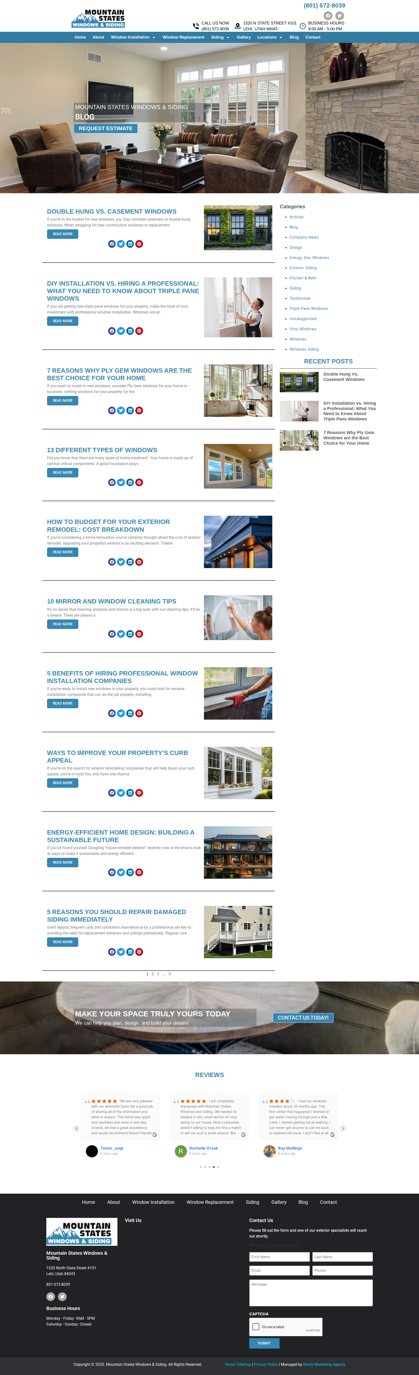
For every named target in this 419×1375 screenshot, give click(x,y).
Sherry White (290, 1148)
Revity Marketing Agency (324, 1364)
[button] (112, 244)
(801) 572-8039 (324, 5)
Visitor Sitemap (238, 1364)
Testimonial (300, 298)
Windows (298, 339)
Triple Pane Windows (309, 308)
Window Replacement (183, 37)
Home (80, 37)
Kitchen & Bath (303, 277)
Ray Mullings (201, 1148)
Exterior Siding (303, 267)
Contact (313, 37)
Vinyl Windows (303, 328)
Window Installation (130, 37)
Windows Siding (304, 349)
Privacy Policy (266, 1364)
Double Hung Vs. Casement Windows (344, 377)
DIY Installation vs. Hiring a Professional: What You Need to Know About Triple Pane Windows (349, 411)
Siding (217, 37)
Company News (304, 237)
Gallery (244, 37)
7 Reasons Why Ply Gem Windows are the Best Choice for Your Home (348, 437)
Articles (297, 216)
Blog (294, 37)
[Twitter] (339, 15)
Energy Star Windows (309, 257)
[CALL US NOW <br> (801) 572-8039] (196, 26)
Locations (267, 37)
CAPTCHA (259, 1314)
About (98, 37)
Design (296, 247)
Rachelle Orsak (114, 1148)
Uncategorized (303, 318)
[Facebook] (328, 15)
